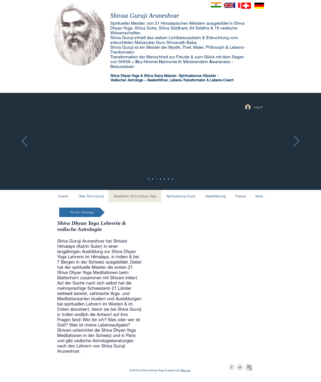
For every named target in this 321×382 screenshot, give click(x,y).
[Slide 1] (168, 179)
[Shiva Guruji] (248, 367)
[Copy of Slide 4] (156, 179)
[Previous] (24, 141)
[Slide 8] (148, 179)
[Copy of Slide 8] (160, 179)
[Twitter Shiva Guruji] (239, 367)
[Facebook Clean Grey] (231, 367)
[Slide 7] (152, 179)
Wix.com (186, 370)
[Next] (296, 141)
